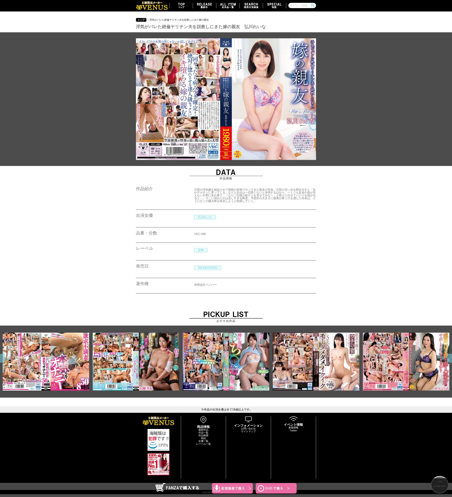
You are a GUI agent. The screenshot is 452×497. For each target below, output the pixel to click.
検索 (313, 5)
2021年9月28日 (208, 267)
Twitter (293, 430)
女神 (201, 250)
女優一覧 (203, 441)
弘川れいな (205, 217)
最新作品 (203, 429)
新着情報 (293, 427)
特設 (203, 438)
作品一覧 (203, 432)
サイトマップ (248, 431)
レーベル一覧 (203, 443)
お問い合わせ (248, 428)
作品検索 (203, 435)
